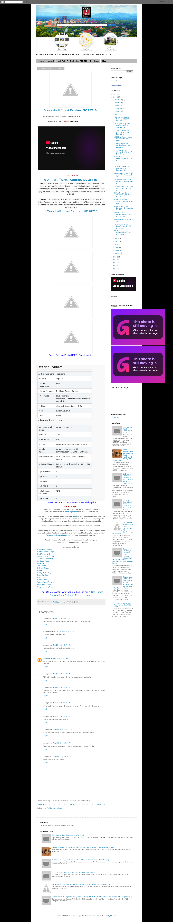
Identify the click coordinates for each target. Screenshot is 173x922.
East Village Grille (44, 554)
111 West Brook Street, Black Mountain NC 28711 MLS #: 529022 (127, 504)
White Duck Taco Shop (45, 556)
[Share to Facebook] (75, 602)
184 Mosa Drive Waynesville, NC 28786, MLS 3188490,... (123, 214)
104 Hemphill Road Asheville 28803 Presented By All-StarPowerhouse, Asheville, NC (122, 528)
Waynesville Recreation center (58, 535)
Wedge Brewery (43, 580)
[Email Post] (63, 602)
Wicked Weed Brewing (45, 582)
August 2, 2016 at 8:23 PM (62, 743)
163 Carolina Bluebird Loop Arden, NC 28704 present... (123, 226)
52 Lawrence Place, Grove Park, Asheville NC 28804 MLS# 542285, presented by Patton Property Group (122, 582)
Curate (40, 570)
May (116, 241)
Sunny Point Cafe (43, 573)
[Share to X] (73, 602)
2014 (115, 260)
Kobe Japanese (71, 512)
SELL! (104, 61)
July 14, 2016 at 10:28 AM (65, 632)
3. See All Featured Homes (79, 595)
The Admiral (41, 566)
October (117, 106)
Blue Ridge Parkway (44, 549)
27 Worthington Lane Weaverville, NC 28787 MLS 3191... (123, 195)
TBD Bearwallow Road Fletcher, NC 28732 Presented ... (122, 119)
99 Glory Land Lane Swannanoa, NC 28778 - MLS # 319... (123, 233)
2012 (115, 266)
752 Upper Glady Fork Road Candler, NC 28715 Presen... (122, 125)
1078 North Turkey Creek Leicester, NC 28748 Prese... (123, 139)
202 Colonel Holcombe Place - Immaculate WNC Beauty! (121, 605)
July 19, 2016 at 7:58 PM (61, 674)
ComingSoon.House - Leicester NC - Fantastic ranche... (123, 208)
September (119, 109)
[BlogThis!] (70, 602)
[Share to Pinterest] (77, 602)
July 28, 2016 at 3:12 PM (61, 716)
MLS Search (94, 61)
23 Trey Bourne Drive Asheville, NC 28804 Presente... (122, 132)
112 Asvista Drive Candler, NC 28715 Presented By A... (123, 181)
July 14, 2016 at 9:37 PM (61, 645)
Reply (45, 624)
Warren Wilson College (45, 552)
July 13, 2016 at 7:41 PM (61, 618)
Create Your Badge (116, 85)
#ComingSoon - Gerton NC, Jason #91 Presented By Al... (123, 175)
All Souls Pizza (43, 561)
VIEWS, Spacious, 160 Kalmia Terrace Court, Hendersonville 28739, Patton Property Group (122, 455)
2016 (115, 97)
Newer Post (42, 804)
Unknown (46, 658)
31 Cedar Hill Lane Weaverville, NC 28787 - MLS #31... (123, 152)
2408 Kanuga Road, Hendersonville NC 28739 (128, 430)
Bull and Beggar (43, 568)
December (118, 100)
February (118, 250)
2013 (115, 263)
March (117, 247)
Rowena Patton (115, 81)
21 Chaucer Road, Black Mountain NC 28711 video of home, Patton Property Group (128, 478)
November (118, 103)
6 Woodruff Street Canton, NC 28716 (123, 158)
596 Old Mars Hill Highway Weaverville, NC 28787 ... (123, 188)
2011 (115, 269)
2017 (115, 94)
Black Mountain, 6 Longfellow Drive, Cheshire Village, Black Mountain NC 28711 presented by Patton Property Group (92, 897)
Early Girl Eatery (43, 575)
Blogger (113, 916)
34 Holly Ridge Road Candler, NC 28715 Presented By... (122, 168)
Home (72, 804)
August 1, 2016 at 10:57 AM (62, 730)
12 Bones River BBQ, (45, 559)
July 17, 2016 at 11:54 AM (60, 658)
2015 (115, 257)
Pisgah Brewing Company (46, 587)
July (116, 115)
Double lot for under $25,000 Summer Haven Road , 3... (123, 201)
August (117, 111)
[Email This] (68, 602)
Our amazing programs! (45, 61)
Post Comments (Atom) (55, 808)
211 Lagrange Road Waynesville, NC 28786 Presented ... (123, 145)
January (118, 253)
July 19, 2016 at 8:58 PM (61, 687)
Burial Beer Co (42, 577)
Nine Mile (40, 563)
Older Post (101, 804)
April (116, 244)
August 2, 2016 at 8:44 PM (62, 756)
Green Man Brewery (44, 584)
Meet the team (115, 417)
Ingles (75, 516)
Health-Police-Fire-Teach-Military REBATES (72, 61)
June (116, 238)
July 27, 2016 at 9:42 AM (61, 703)
